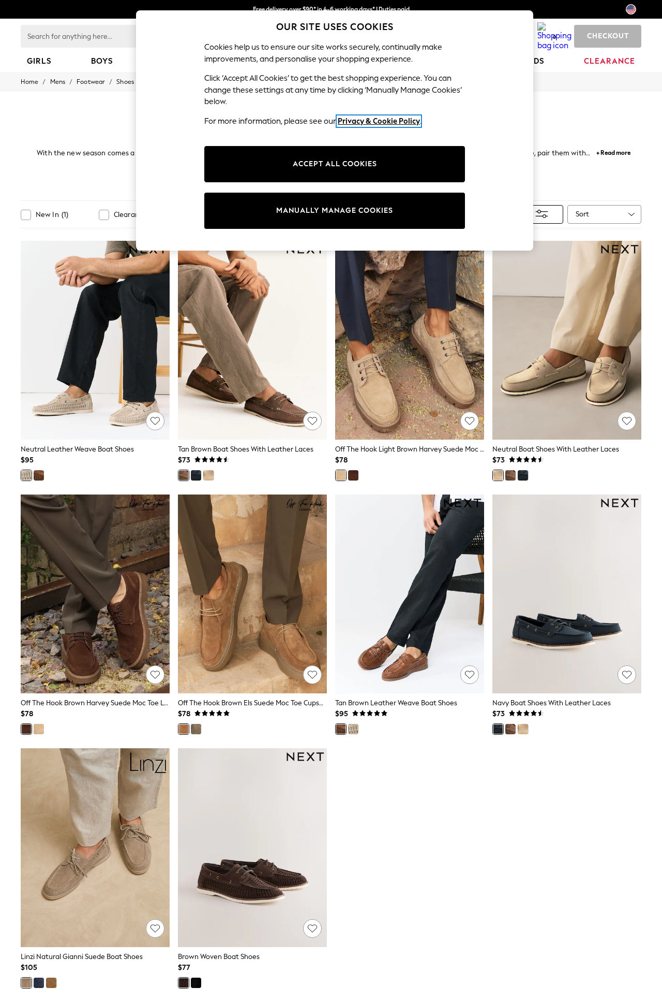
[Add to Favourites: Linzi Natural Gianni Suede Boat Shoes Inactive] (155, 928)
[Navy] (196, 475)
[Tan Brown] (39, 475)
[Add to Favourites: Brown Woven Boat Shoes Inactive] (312, 928)
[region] (334, 130)
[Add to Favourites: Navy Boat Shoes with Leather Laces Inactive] (627, 675)
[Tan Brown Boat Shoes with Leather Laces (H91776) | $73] (252, 340)
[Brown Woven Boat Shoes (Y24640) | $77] (252, 847)
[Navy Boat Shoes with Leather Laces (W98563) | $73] (566, 594)
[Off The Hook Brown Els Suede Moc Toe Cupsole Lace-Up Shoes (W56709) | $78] (252, 594)
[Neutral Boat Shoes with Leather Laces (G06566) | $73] (566, 340)
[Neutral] (26, 475)
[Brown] (353, 475)
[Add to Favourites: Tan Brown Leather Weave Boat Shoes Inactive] (469, 675)
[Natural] (26, 983)
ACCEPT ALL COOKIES (335, 163)
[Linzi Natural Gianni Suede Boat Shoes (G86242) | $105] (95, 847)
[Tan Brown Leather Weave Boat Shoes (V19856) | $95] (409, 594)
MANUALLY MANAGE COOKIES (334, 210)
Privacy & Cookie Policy (379, 121)
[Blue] (39, 983)
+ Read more (613, 151)
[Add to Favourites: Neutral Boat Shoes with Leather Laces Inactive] (627, 421)
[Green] (196, 729)
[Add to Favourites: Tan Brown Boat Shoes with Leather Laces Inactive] (312, 421)
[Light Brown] (341, 475)
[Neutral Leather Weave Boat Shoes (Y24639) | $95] (95, 340)
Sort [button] (582, 214)
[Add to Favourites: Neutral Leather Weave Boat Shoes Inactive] (155, 421)
